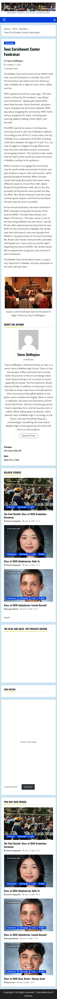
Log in (7, 617)
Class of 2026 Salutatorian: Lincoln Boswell (25, 605)
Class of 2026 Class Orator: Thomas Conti (24, 978)
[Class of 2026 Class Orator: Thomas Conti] (28, 959)
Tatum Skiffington (14, 61)
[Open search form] (55, 19)
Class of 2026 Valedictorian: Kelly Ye (22, 561)
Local (32, 507)
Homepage (9, 43)
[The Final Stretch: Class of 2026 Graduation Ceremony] (28, 494)
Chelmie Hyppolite (13, 521)
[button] (4, 20)
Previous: (12, 448)
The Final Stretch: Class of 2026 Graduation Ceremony (25, 515)
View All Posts (28, 435)
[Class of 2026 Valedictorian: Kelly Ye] (28, 541)
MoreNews (42, 992)
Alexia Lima (10, 982)
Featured (10, 507)
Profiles (42, 554)
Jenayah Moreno (12, 609)
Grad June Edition (11, 787)
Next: (11, 457)
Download (28, 787)
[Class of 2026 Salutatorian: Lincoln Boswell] (28, 585)
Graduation (11, 554)
